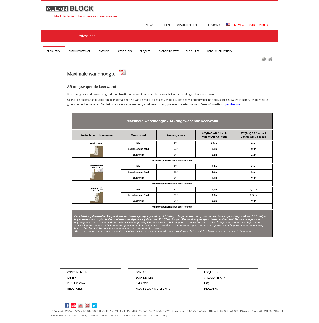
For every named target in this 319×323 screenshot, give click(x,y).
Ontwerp (104, 51)
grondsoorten (233, 104)
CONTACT (142, 272)
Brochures (192, 51)
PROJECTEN (211, 272)
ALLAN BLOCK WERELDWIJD (153, 288)
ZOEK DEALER (144, 277)
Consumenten (185, 25)
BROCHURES (75, 288)
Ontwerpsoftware (79, 51)
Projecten (146, 51)
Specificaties (124, 51)
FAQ (206, 283)
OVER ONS (142, 283)
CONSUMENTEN (77, 272)
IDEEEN (71, 277)
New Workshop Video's (252, 25)
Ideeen (165, 25)
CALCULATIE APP (214, 277)
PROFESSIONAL (76, 283)
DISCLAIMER (211, 288)
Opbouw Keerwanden (219, 51)
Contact (149, 25)
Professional (211, 25)
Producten (53, 51)
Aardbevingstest (169, 51)
